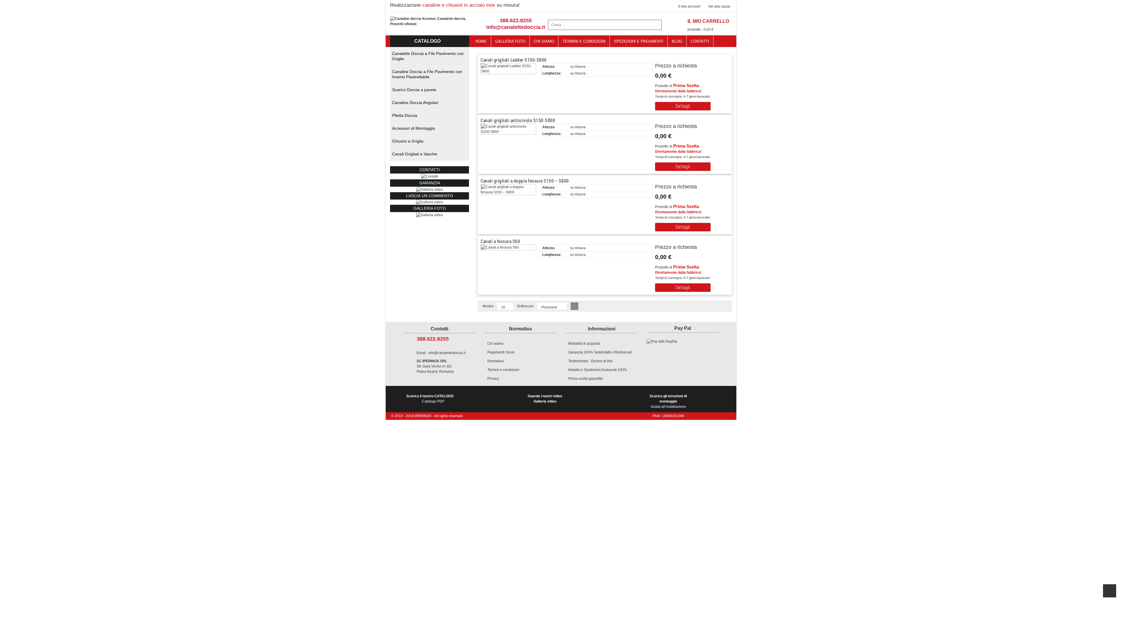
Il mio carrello (708, 21)
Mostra (488, 306)
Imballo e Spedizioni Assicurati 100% (597, 370)
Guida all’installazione (668, 401)
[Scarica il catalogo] (557, 85)
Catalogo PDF (429, 398)
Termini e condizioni (503, 370)
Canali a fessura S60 (500, 241)
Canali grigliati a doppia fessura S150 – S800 (525, 181)
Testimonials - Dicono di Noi (590, 361)
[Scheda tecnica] (635, 85)
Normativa (495, 361)
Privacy (493, 379)
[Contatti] (429, 176)
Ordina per (525, 306)
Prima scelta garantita (585, 379)
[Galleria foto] (429, 189)
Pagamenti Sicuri (501, 352)
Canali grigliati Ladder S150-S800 (514, 60)
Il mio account (689, 6)
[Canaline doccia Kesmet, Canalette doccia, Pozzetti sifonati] (429, 21)
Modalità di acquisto (584, 343)
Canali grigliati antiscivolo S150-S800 (518, 120)
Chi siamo (495, 343)
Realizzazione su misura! (455, 5)
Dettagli (683, 106)
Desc (574, 306)
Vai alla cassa (719, 6)
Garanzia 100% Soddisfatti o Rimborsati (600, 352)
